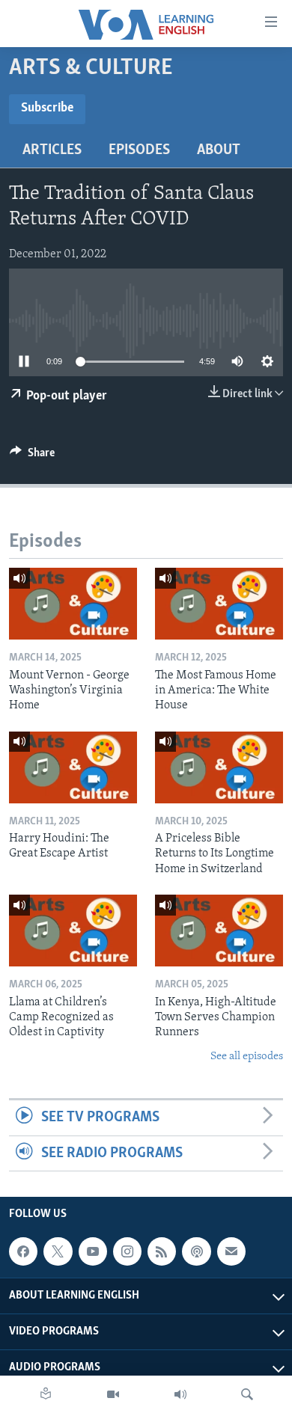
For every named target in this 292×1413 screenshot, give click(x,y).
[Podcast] (196, 1251)
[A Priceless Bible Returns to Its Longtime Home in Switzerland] (219, 767)
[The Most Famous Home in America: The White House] (219, 604)
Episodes (139, 150)
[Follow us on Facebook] (23, 1251)
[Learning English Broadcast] (180, 1394)
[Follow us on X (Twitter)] (57, 1251)
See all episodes (246, 1056)
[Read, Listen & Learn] (45, 1394)
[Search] (247, 1394)
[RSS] (161, 1251)
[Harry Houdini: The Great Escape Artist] (73, 767)
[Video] (113, 1394)
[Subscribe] (231, 1251)
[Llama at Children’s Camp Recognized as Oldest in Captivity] (73, 930)
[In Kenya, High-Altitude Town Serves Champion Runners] (219, 930)
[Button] (32, 456)
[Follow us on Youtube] (93, 1251)
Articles (52, 150)
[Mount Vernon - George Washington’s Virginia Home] (73, 604)
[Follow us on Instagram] (127, 1251)
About (218, 150)
